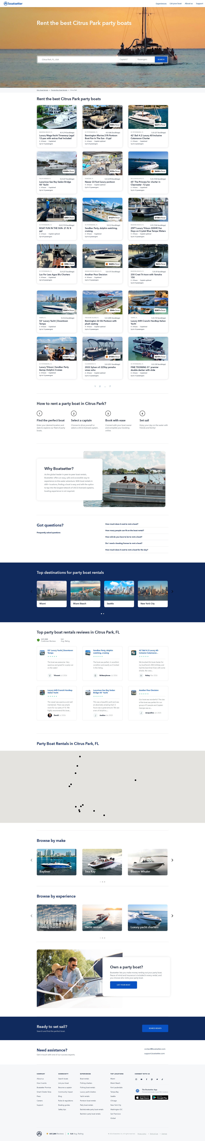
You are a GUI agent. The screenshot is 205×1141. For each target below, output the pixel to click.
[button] (104, 815)
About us (189, 3)
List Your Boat (123, 985)
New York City (115, 1105)
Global (113, 1118)
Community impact (65, 1092)
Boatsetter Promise (44, 1088)
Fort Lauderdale (116, 1088)
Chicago (113, 1101)
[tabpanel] (52, 594)
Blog (60, 1096)
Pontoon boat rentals (88, 1101)
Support (199, 3)
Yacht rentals (84, 1096)
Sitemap (164, 1134)
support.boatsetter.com (154, 1053)
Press (39, 1096)
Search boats (63, 1079)
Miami (112, 1079)
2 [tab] (103, 613)
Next (172, 591)
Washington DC (116, 1109)
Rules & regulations (65, 1101)
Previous (31, 591)
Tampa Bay (114, 1092)
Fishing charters (86, 1083)
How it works (42, 1083)
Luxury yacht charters (88, 1092)
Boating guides (64, 1105)
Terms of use (154, 1134)
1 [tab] (101, 613)
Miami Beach (115, 1083)
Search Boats (155, 1028)
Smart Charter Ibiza (44, 1092)
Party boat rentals (86, 1105)
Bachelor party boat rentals (90, 1114)
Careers (40, 1101)
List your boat (176, 3)
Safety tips (62, 1109)
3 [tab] (104, 882)
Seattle (113, 1096)
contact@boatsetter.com (154, 1049)
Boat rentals (84, 1079)
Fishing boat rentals (87, 1088)
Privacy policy (142, 1134)
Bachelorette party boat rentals (91, 1109)
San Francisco (115, 1114)
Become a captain (65, 1088)
